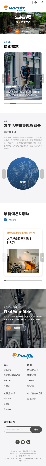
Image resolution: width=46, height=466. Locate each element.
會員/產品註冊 (32, 369)
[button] (19, 28)
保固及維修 (31, 375)
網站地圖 (26, 451)
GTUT (20, 451)
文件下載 (30, 380)
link (23, 252)
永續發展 (7, 409)
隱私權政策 (32, 451)
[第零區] (23, 173)
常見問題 (30, 385)
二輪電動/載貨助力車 (12, 375)
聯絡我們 (31, 399)
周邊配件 (7, 385)
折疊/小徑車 (8, 369)
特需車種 (7, 380)
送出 (36, 430)
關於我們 (7, 398)
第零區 (6, 404)
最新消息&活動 (34, 393)
